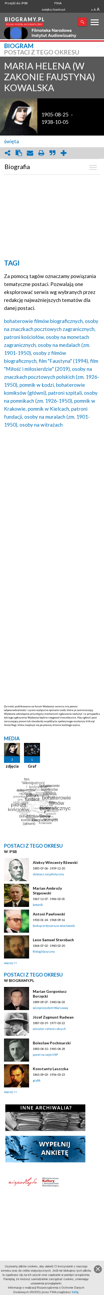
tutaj (75, 1292)
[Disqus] (52, 500)
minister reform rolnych (49, 1029)
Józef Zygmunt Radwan (53, 1017)
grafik (37, 1080)
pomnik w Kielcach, (49, 409)
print (41, 153)
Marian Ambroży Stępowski (47, 890)
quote (52, 153)
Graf (32, 766)
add (63, 153)
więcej (8, 963)
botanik (38, 904)
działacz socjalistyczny (48, 874)
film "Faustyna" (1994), (64, 361)
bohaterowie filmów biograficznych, (44, 321)
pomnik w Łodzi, (37, 385)
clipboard (18, 153)
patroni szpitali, (65, 393)
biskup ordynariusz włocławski (54, 925)
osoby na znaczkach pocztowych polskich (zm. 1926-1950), (51, 377)
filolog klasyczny (44, 951)
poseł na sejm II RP (45, 1054)
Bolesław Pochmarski (52, 1043)
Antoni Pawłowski (49, 914)
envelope (29, 153)
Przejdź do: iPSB (16, 3)
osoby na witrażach (41, 425)
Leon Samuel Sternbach (53, 939)
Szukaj (82, 22)
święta (11, 141)
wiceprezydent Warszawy (50, 1008)
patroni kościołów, (24, 337)
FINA (58, 3)
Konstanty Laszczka (50, 1068)
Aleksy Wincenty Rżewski (55, 862)
